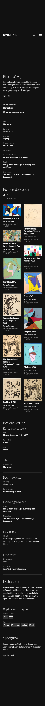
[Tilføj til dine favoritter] (9, 95)
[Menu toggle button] (40, 35)
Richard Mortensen (10, 157)
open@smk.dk (8, 655)
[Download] (5, 95)
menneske (15, 625)
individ (24, 625)
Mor (5, 616)
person (6, 625)
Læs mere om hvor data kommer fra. (22, 599)
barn (11, 616)
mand (31, 625)
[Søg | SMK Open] (10, 35)
